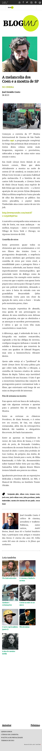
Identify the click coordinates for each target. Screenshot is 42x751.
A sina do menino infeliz (8, 652)
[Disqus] (21, 693)
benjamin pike (13, 494)
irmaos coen (35, 494)
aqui (12, 140)
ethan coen (24, 494)
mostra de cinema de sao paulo (23, 501)
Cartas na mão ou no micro (27, 604)
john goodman (29, 497)
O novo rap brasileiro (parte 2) (10, 628)
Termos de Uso (7, 740)
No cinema (8, 87)
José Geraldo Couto (11, 92)
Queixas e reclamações (7, 604)
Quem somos (6, 732)
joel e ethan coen (16, 497)
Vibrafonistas (24, 627)
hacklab (38, 744)
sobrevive (9, 578)
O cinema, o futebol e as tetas (27, 579)
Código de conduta (9, 735)
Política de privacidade (12, 738)
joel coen (5, 497)
